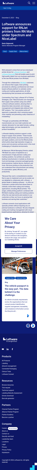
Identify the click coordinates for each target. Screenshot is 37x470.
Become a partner (8, 417)
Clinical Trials (6, 371)
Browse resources (8, 385)
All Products (6, 361)
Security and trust (8, 436)
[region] (18, 235)
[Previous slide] (28, 326)
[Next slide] (33, 326)
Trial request (6, 388)
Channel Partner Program (10, 409)
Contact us (5, 434)
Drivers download (8, 396)
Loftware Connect (8, 374)
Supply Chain (13, 51)
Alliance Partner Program (10, 412)
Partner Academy (7, 415)
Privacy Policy (6, 450)
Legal (4, 444)
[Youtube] (3, 349)
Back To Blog (7, 8)
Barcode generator (8, 398)
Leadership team (7, 439)
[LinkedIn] (8, 349)
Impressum (5, 452)
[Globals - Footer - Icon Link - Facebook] (12, 349)
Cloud (5, 51)
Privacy (4, 447)
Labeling (5, 363)
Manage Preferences (18, 251)
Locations (5, 442)
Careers (4, 428)
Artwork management (9, 366)
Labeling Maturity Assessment (12, 393)
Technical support (8, 390)
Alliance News (24, 51)
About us (5, 431)
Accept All (18, 246)
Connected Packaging (9, 369)
